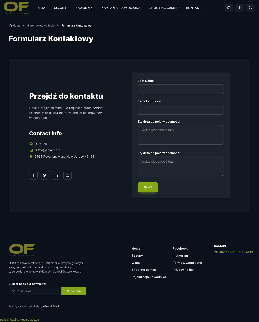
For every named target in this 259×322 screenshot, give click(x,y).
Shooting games (163, 8)
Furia (41, 8)
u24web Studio (51, 306)
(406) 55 (41, 144)
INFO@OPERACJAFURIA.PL (234, 252)
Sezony (60, 8)
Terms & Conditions (187, 263)
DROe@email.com (47, 150)
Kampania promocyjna (120, 8)
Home (16, 25)
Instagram (180, 255)
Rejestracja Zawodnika (149, 277)
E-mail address (149, 101)
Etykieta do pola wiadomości (159, 121)
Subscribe (74, 291)
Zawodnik (84, 8)
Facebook (180, 248)
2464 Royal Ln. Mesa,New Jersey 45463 (64, 156)
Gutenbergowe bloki (41, 25)
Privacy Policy (183, 270)
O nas (136, 263)
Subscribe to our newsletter (27, 283)
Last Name (146, 81)
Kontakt (193, 8)
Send (148, 187)
